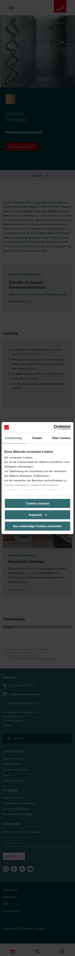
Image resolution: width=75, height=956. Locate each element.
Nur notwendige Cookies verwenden (37, 526)
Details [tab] (37, 438)
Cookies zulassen (37, 503)
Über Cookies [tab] (61, 438)
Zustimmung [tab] (13, 438)
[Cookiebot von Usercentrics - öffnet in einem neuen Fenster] (54, 427)
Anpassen (35, 514)
